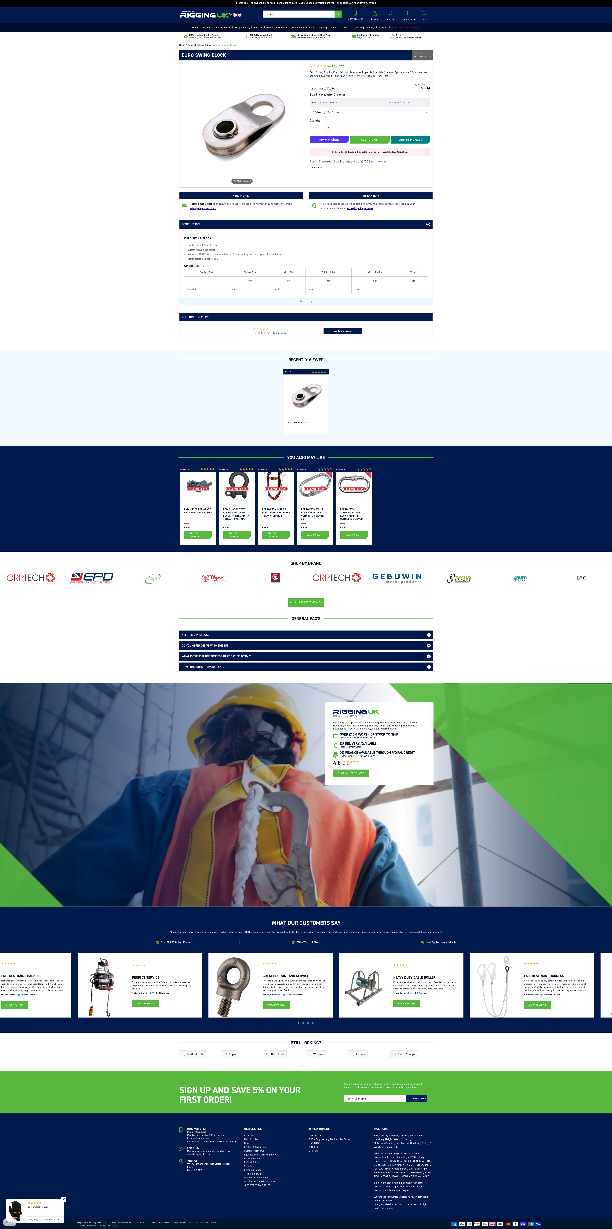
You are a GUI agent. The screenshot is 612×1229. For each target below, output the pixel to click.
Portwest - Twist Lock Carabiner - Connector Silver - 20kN (313, 514)
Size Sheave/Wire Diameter (327, 94)
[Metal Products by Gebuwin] (397, 578)
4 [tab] (313, 1023)
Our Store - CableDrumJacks (259, 1181)
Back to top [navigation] (306, 301)
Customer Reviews (254, 1150)
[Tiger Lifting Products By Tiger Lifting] (214, 578)
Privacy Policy (252, 1158)
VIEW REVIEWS (14, 1005)
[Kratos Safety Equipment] (459, 578)
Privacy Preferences (108, 1226)
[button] (390, 15)
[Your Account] (374, 14)
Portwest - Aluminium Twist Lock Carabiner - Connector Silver (351, 514)
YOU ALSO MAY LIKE (306, 457)
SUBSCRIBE (419, 1098)
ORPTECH (314, 1150)
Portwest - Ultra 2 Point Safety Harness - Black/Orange (276, 512)
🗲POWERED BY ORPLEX (257, 1185)
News (247, 1143)
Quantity (315, 120)
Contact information (88, 1226)
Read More (382, 75)
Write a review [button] (342, 331)
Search (248, 1166)
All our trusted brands (306, 602)
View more (316, 167)
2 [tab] (303, 1023)
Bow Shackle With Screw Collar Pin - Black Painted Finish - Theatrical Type (236, 514)
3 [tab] (308, 1023)
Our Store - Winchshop (256, 1177)
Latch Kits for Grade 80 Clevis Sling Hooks (198, 511)
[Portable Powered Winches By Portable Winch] (153, 578)
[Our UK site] (237, 15)
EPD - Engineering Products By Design (330, 1139)
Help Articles (251, 1139)
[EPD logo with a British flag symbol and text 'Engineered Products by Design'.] (91, 578)
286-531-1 (425, 56)
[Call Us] (356, 14)
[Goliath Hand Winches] (275, 578)
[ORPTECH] (30, 578)
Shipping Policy (252, 1170)
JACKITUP (315, 1143)
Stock (423, 88)
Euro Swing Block (298, 422)
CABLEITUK (315, 1135)
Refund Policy (251, 1162)
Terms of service (195, 1222)
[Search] (338, 14)
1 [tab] (298, 1023)
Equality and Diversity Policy (260, 1154)
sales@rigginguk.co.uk (198, 1154)
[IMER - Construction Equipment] (520, 578)
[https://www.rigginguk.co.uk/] (206, 14)
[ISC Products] (581, 578)
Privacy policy (179, 1222)
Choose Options (194, 535)
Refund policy (164, 1222)
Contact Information (255, 1147)
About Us (249, 1135)
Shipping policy (212, 1222)
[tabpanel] (306, 401)
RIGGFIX (313, 1147)
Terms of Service (253, 1173)
